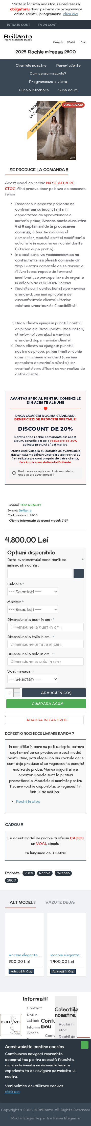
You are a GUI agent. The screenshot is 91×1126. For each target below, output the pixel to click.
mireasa (63, 873)
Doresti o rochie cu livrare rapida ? (39, 733)
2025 (29, 873)
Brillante (25, 510)
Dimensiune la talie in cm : (29, 636)
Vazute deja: (60, 902)
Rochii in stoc (28, 801)
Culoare (14, 583)
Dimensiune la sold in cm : (29, 653)
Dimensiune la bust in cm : (29, 619)
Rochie (45, 873)
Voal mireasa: (19, 671)
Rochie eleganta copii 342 (26, 955)
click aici (70, 14)
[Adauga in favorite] (37, 971)
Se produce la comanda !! (39, 169)
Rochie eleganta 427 (67, 955)
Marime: (14, 601)
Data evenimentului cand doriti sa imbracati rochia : (36, 562)
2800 (11, 880)
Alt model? (23, 902)
